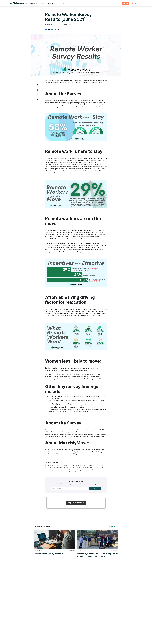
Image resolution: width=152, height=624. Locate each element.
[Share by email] (59, 29)
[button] (33, 3)
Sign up (125, 3)
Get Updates (95, 488)
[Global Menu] (140, 3)
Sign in (134, 3)
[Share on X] (49, 29)
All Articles (112, 526)
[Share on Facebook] (46, 29)
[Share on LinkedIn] (53, 29)
